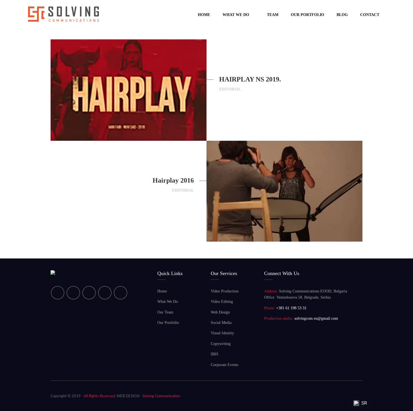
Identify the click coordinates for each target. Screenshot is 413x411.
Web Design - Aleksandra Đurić (335, 396)
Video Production (225, 291)
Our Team (165, 312)
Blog (342, 15)
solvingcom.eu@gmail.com (316, 318)
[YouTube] (73, 292)
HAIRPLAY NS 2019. (250, 79)
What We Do (236, 15)
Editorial (230, 89)
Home (204, 15)
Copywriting (221, 344)
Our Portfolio (307, 15)
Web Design (220, 312)
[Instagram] (105, 292)
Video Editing (222, 301)
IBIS (214, 354)
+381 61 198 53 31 (291, 308)
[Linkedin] (57, 292)
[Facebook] (89, 292)
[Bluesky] (120, 292)
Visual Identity (222, 333)
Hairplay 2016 (173, 180)
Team (272, 15)
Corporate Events (224, 365)
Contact (369, 15)
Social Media (221, 323)
